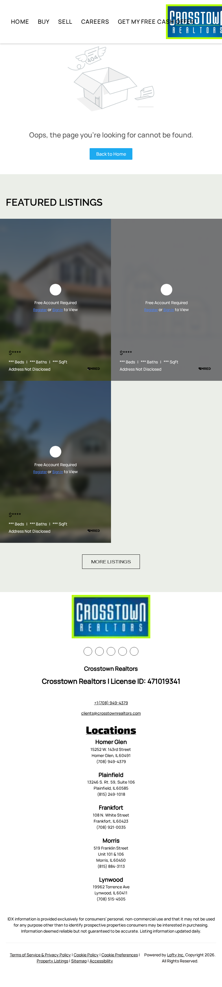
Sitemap (79, 961)
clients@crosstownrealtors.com (111, 713)
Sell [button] (65, 21)
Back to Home (111, 154)
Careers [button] (95, 21)
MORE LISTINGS (111, 562)
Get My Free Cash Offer (156, 21)
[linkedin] (99, 651)
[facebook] (88, 651)
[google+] (134, 651)
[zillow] (111, 651)
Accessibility (101, 961)
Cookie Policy (86, 954)
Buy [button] (43, 21)
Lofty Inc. (175, 954)
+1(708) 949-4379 (111, 702)
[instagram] (122, 651)
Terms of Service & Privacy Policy (40, 954)
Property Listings (52, 961)
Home (20, 21)
